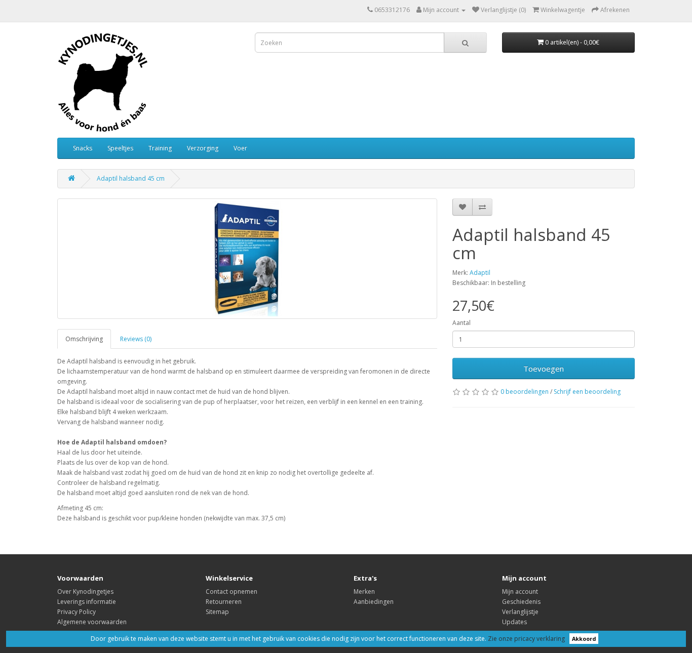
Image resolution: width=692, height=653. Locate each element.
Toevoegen (543, 368)
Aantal (461, 322)
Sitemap (217, 611)
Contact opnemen (231, 591)
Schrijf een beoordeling (587, 391)
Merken (364, 591)
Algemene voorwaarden (92, 622)
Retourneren (224, 601)
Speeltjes (120, 148)
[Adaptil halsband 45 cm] (247, 258)
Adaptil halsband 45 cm (131, 178)
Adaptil (480, 272)
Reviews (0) (135, 339)
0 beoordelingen (525, 391)
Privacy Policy (76, 611)
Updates (514, 622)
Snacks (82, 148)
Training (160, 148)
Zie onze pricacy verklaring (526, 638)
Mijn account (520, 591)
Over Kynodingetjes (85, 591)
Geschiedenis (521, 601)
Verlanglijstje (520, 611)
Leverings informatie (86, 601)
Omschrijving (84, 339)
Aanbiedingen (374, 601)
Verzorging (202, 148)
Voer (240, 148)
